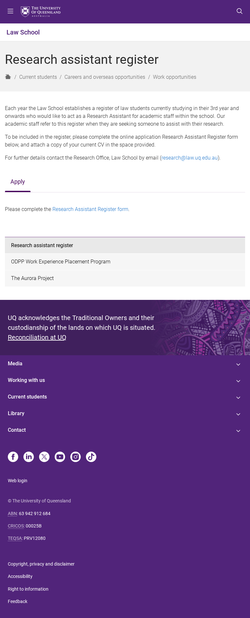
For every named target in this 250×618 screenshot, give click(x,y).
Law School (23, 32)
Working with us (26, 380)
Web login (17, 480)
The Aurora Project (32, 278)
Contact (17, 430)
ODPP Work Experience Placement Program (60, 262)
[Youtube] (60, 457)
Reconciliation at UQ (37, 337)
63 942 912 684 (34, 513)
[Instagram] (75, 457)
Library (16, 413)
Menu (10, 11)
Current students (38, 77)
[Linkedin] (28, 457)
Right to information (28, 589)
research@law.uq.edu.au (189, 158)
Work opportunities (174, 77)
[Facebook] (13, 457)
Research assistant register (42, 245)
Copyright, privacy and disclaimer (41, 564)
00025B (34, 525)
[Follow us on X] (44, 457)
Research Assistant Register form (90, 209)
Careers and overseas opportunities (104, 77)
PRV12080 (35, 538)
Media (15, 363)
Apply (17, 181)
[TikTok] (91, 457)
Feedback (17, 601)
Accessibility (20, 576)
